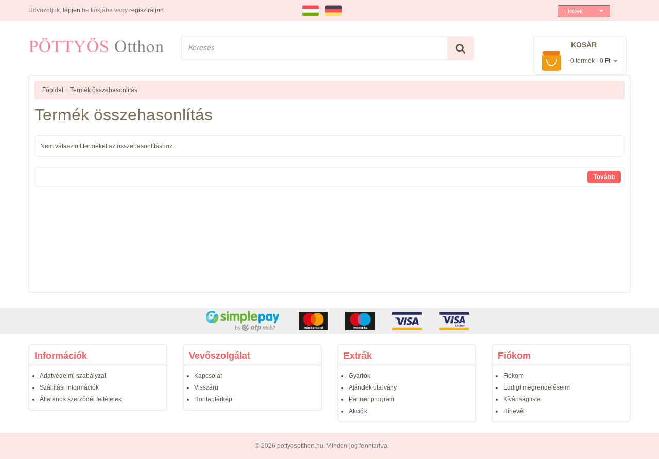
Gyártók (359, 375)
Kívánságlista (522, 399)
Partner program (371, 399)
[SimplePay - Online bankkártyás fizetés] (329, 321)
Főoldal (52, 90)
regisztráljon (146, 10)
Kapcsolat (208, 375)
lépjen (71, 10)
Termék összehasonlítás (103, 90)
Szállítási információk (69, 387)
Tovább (604, 177)
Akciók (358, 411)
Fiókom (513, 375)
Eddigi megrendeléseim (536, 387)
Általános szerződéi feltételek (81, 399)
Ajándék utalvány (373, 387)
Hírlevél (514, 411)
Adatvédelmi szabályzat (73, 375)
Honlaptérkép (213, 399)
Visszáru (206, 387)
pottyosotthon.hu (300, 445)
